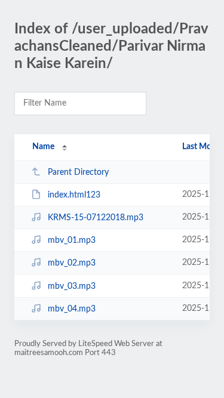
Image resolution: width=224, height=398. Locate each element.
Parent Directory (78, 172)
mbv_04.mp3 (72, 309)
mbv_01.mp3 (72, 240)
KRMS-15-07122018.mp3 (95, 218)
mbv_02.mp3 (72, 263)
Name (43, 147)
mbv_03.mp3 (72, 286)
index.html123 (74, 195)
